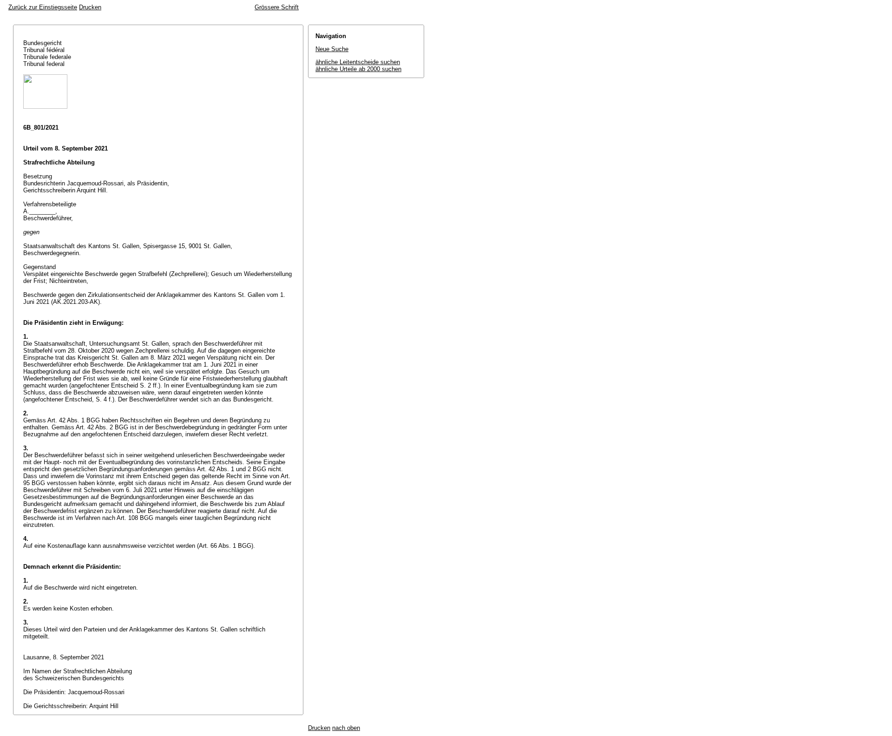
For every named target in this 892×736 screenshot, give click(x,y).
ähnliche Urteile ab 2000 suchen (358, 69)
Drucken (90, 7)
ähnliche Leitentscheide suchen (357, 62)
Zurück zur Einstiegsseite (42, 7)
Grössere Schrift (277, 7)
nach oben (346, 727)
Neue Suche (331, 49)
